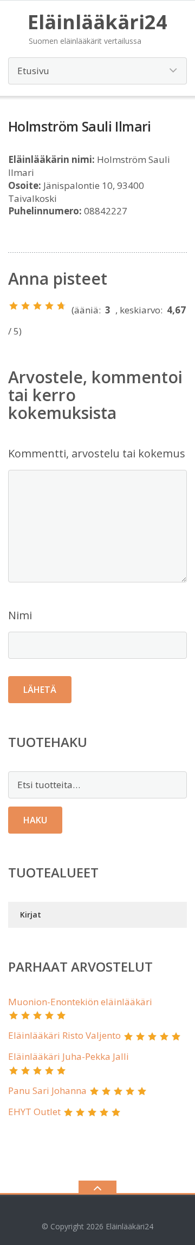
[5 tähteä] (61, 305)
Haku (35, 820)
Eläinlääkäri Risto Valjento (64, 1035)
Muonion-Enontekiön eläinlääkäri (80, 1001)
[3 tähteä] (37, 305)
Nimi (20, 615)
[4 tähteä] (49, 305)
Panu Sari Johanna (47, 1090)
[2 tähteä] (25, 305)
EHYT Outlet (34, 1111)
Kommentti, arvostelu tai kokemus (96, 453)
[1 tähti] (13, 305)
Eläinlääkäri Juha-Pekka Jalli (68, 1056)
